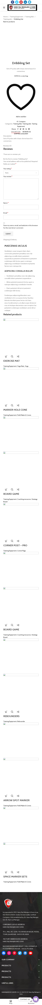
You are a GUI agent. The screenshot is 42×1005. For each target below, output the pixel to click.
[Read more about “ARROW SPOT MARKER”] (6, 796)
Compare (22, 121)
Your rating (7, 169)
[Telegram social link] (29, 2)
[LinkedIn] (25, 953)
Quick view (12, 356)
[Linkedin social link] (25, 2)
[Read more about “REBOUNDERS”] (6, 712)
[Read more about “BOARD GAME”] (6, 489)
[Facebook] (4, 953)
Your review (7, 176)
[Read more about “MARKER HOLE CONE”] (6, 405)
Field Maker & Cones (24, 415)
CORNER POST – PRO (15, 545)
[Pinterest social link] (21, 2)
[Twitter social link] (16, 2)
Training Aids (29, 17)
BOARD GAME (11, 493)
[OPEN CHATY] (36, 999)
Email (5, 213)
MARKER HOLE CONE (15, 409)
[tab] (16, 132)
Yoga (26, 366)
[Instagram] (9, 953)
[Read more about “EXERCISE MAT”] (6, 356)
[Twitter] (20, 953)
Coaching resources (24, 499)
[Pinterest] (14, 953)
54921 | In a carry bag (21, 76)
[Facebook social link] (12, 2)
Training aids (7, 19)
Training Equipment (16, 17)
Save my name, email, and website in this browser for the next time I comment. (20, 226)
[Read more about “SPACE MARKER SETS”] (6, 872)
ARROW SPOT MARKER (16, 800)
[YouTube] (31, 953)
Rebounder (21, 721)
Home (5, 17)
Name (6, 203)
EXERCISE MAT (11, 360)
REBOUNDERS (11, 716)
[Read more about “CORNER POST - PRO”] (6, 541)
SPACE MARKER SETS (15, 876)
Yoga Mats (20, 366)
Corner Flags (21, 551)
